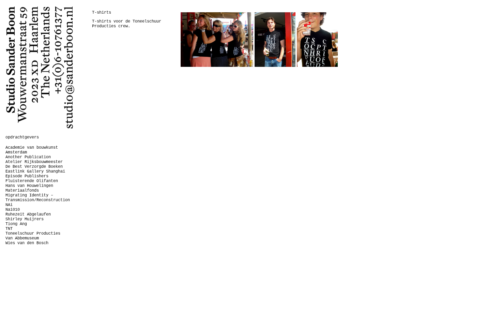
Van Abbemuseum (22, 238)
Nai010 (12, 209)
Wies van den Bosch (26, 243)
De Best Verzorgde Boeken (34, 166)
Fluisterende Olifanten (31, 181)
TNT (9, 228)
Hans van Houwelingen (29, 185)
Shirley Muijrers (24, 219)
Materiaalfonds (22, 190)
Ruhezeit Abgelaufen (28, 214)
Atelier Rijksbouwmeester (34, 162)
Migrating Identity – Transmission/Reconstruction (37, 198)
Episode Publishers (26, 176)
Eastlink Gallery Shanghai (35, 171)
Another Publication (28, 157)
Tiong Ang (16, 224)
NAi (9, 205)
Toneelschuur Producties (32, 233)
